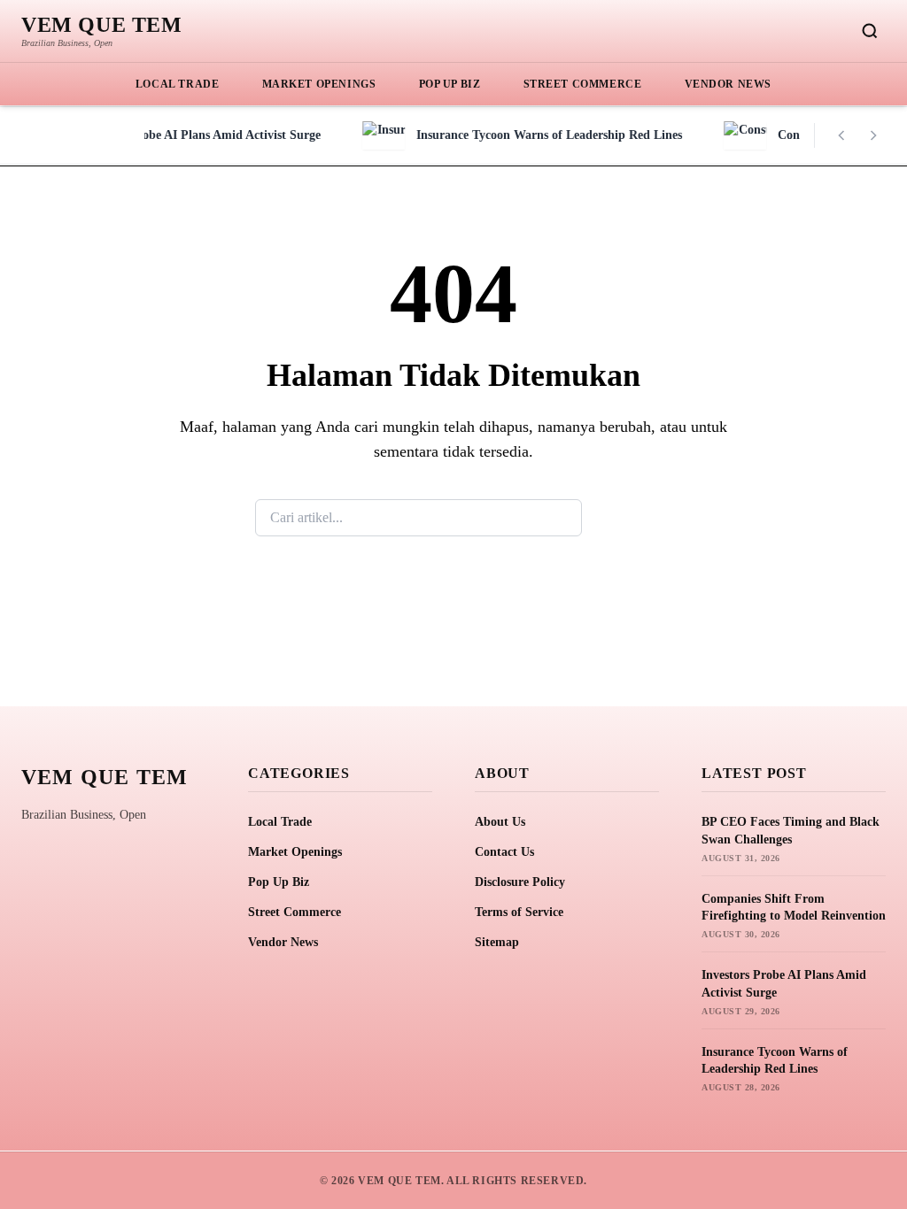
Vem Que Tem (101, 24)
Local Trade (178, 84)
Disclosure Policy (520, 882)
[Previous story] (841, 135)
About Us (500, 821)
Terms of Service (519, 912)
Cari (617, 517)
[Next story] (873, 135)
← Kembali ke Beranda (453, 599)
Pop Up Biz (450, 84)
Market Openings (319, 84)
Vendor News (728, 84)
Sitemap (497, 942)
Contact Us (504, 852)
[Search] (870, 31)
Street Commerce (582, 84)
